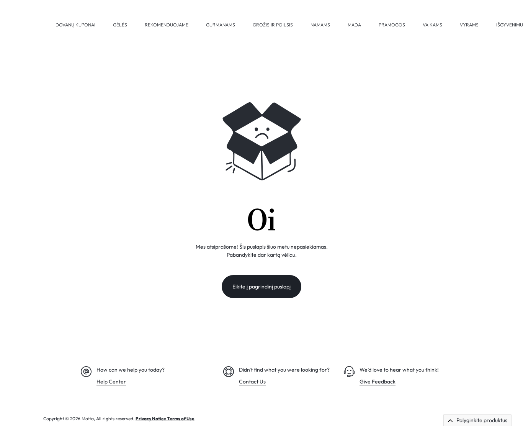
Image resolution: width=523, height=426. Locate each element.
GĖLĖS (120, 25)
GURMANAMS (220, 25)
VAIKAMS (432, 25)
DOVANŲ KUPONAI (75, 25)
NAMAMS (320, 25)
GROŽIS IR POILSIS (273, 25)
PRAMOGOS (392, 25)
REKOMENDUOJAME (166, 25)
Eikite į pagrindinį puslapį (261, 286)
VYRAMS (469, 25)
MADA (354, 25)
